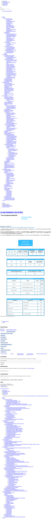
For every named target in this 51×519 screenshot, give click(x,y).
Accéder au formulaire (30, 368)
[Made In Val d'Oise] (31, 353)
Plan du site (46, 395)
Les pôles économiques (6, 206)
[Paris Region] (21, 354)
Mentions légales (41, 395)
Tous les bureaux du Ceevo (4, 388)
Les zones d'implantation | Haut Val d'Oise (11, 212)
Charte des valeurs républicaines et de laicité (31, 395)
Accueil (3, 203)
